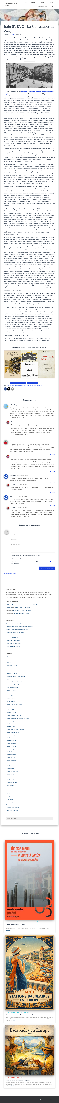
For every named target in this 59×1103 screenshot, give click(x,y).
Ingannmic (13, 475)
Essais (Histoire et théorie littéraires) (14, 684)
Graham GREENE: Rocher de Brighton (22, 610)
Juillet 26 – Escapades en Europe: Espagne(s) (17, 629)
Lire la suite (8, 930)
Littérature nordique (10, 765)
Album (7, 656)
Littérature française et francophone (14, 749)
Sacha (11, 441)
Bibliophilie (8, 662)
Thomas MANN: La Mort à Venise (22, 607)
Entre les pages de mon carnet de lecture (15, 676)
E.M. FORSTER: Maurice (12, 635)
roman (31, 385)
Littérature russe (10, 768)
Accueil (25, 2)
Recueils (8, 793)
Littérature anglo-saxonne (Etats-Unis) (15, 715)
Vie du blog (9, 804)
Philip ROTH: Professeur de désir (14, 643)
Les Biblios (42, 2)
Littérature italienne (10, 757)
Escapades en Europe (43, 6)
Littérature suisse (10, 774)
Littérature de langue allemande (13, 735)
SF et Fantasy (9, 802)
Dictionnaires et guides (11, 673)
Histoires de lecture (10, 701)
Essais (7, 679)
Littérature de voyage (11, 740)
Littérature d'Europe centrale (12, 732)
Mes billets (34, 2)
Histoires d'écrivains (11, 698)
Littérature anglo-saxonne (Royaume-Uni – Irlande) (18, 718)
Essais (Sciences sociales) (12, 687)
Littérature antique (10, 721)
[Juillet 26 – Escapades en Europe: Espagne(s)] (29, 1050)
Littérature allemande (11, 712)
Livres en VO (9, 788)
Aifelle (7, 604)
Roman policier (9, 799)
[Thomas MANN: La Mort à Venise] (29, 879)
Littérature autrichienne (11, 723)
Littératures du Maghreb (11, 782)
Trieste (34, 385)
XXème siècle (40, 385)
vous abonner (50, 561)
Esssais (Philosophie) (11, 690)
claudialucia (9, 607)
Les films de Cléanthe (11, 709)
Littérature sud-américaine (12, 771)
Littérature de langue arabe (12, 737)
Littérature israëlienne (11, 754)
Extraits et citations (10, 693)
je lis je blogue (14, 405)
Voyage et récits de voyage (12, 810)
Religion (8, 796)
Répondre (52, 420)
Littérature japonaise (11, 760)
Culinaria (8, 670)
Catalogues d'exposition (11, 665)
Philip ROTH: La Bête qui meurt (13, 640)
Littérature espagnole (11, 746)
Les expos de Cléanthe (11, 707)
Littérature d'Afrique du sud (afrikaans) (15, 729)
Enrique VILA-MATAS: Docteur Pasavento (15, 632)
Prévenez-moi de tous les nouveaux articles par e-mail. (24, 558)
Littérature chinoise (10, 726)
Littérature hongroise (11, 751)
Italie (28, 385)
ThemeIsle (53, 1099)
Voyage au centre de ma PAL (13, 807)
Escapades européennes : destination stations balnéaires (25, 604)
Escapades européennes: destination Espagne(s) (17, 649)
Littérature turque (10, 776)
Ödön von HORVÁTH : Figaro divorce (15, 637)
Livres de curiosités (10, 785)
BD (7, 659)
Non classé (9, 790)
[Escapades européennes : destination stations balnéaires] (29, 972)
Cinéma (8, 667)
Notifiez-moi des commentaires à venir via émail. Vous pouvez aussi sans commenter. (32, 562)
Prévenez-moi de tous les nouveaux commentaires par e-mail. (26, 555)
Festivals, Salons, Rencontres (13, 695)
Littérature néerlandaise (11, 762)
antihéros (9, 385)
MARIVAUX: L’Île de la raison (13, 646)
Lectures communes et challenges (14, 704)
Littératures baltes (10, 779)
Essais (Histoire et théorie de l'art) (14, 681)
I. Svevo (24, 385)
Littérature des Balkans (11, 743)
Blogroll (51, 2)
